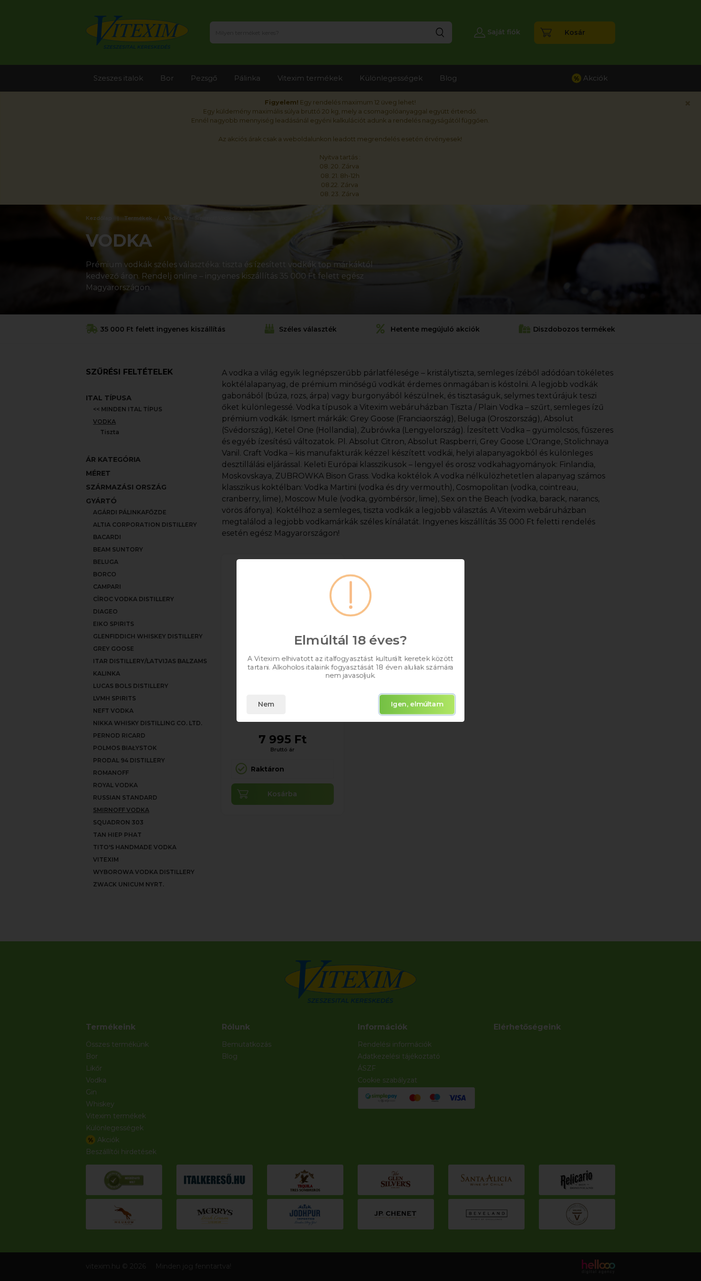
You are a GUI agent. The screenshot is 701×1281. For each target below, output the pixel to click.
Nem (266, 704)
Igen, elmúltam (417, 704)
